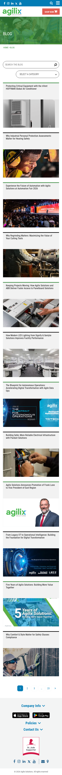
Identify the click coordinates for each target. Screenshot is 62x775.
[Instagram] (8, 3)
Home (5, 47)
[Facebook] (4, 3)
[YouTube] (20, 3)
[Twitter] (16, 3)
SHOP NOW (49, 12)
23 (48, 688)
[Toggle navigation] (58, 3)
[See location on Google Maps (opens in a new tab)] (48, 761)
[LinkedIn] (12, 3)
